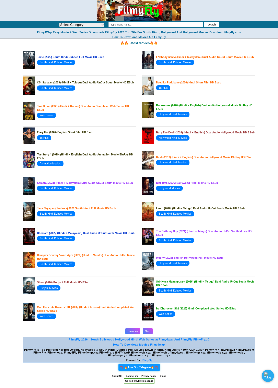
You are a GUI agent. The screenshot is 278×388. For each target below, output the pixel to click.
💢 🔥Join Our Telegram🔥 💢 (139, 367)
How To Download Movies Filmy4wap (139, 344)
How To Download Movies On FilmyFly (139, 37)
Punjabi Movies (49, 287)
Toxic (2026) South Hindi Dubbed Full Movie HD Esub (70, 57)
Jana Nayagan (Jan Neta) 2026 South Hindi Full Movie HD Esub (76, 208)
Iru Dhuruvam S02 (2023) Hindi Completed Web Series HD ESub (196, 308)
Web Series (46, 115)
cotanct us (132, 376)
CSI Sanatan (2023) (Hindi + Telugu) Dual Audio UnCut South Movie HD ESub (85, 82)
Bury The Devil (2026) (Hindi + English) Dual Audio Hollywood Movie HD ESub (205, 132)
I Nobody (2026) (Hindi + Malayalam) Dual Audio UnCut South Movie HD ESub (205, 57)
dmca (163, 376)
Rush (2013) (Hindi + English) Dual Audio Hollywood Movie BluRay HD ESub (204, 157)
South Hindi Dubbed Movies (56, 62)
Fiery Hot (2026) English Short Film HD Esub (65, 132)
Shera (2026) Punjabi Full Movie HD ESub (63, 282)
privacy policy (148, 376)
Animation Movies (50, 163)
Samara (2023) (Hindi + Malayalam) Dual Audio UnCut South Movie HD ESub (85, 182)
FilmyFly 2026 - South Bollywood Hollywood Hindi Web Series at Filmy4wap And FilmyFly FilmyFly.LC (139, 339)
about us (117, 376)
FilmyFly (147, 360)
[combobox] (155, 24)
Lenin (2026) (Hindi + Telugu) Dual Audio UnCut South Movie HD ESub (200, 208)
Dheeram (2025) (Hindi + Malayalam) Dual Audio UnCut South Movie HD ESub (86, 233)
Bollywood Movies (169, 188)
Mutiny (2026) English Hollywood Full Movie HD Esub (189, 257)
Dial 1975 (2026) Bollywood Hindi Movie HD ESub (187, 182)
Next (147, 331)
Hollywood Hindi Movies (173, 114)
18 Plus (163, 87)
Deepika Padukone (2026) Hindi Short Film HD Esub (188, 82)
